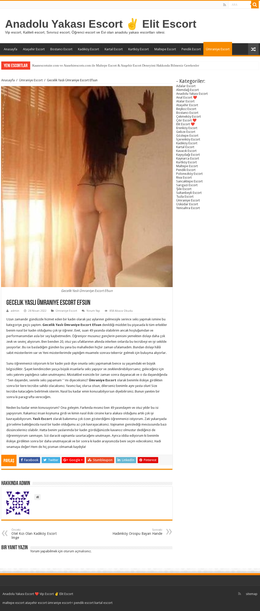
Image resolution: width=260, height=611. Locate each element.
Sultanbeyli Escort (189, 193)
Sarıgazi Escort (187, 185)
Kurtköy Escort (138, 49)
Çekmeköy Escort (188, 116)
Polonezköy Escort (189, 174)
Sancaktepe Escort (189, 181)
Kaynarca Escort (187, 158)
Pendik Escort (191, 49)
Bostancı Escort (61, 49)
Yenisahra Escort (188, 208)
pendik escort (84, 603)
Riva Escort (184, 177)
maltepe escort (13, 603)
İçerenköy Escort (188, 139)
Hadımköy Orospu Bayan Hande (137, 532)
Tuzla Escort (184, 196)
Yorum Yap (93, 310)
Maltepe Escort (165, 49)
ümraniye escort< (61, 603)
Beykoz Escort (186, 109)
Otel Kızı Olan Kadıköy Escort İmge (34, 534)
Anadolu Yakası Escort (192, 94)
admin (15, 310)
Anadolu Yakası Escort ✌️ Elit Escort (100, 24)
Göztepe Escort (187, 135)
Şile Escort (183, 189)
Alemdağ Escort (187, 90)
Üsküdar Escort (187, 204)
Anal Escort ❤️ (186, 97)
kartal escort (103, 603)
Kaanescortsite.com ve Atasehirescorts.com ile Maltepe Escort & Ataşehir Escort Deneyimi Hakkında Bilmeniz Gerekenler (115, 65)
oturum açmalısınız (77, 551)
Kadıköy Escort (88, 49)
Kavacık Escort (186, 151)
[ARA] (255, 4)
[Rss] (224, 5)
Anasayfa (10, 49)
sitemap (251, 594)
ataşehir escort (36, 603)
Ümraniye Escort (218, 49)
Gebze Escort (185, 132)
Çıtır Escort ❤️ (186, 120)
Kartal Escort (114, 49)
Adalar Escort (186, 86)
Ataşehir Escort (34, 49)
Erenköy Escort (186, 128)
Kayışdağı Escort (188, 154)
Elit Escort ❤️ (185, 124)
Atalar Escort (185, 101)
